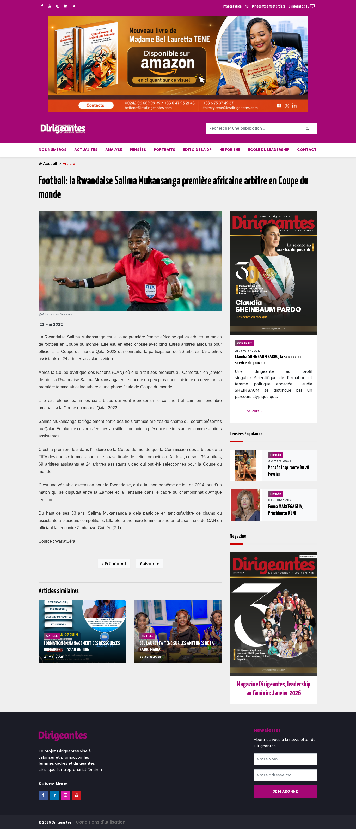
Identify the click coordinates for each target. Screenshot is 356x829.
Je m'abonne (285, 791)
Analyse (113, 149)
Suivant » (149, 564)
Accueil (50, 163)
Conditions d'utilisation (100, 822)
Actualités (85, 149)
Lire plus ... (253, 411)
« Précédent (114, 564)
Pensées (138, 149)
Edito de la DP (197, 149)
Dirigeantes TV (299, 6)
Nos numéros (52, 149)
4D (247, 6)
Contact (307, 149)
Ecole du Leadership (268, 149)
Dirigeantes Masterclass (268, 6)
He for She (229, 149)
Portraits (164, 149)
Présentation (232, 6)
